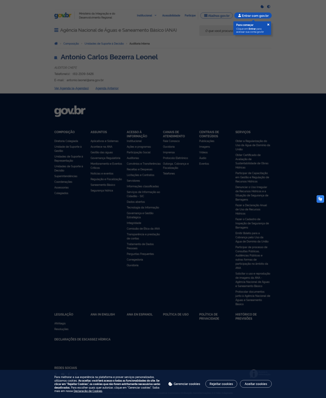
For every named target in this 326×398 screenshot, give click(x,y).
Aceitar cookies (256, 384)
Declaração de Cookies (88, 391)
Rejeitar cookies (221, 384)
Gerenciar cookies (187, 384)
